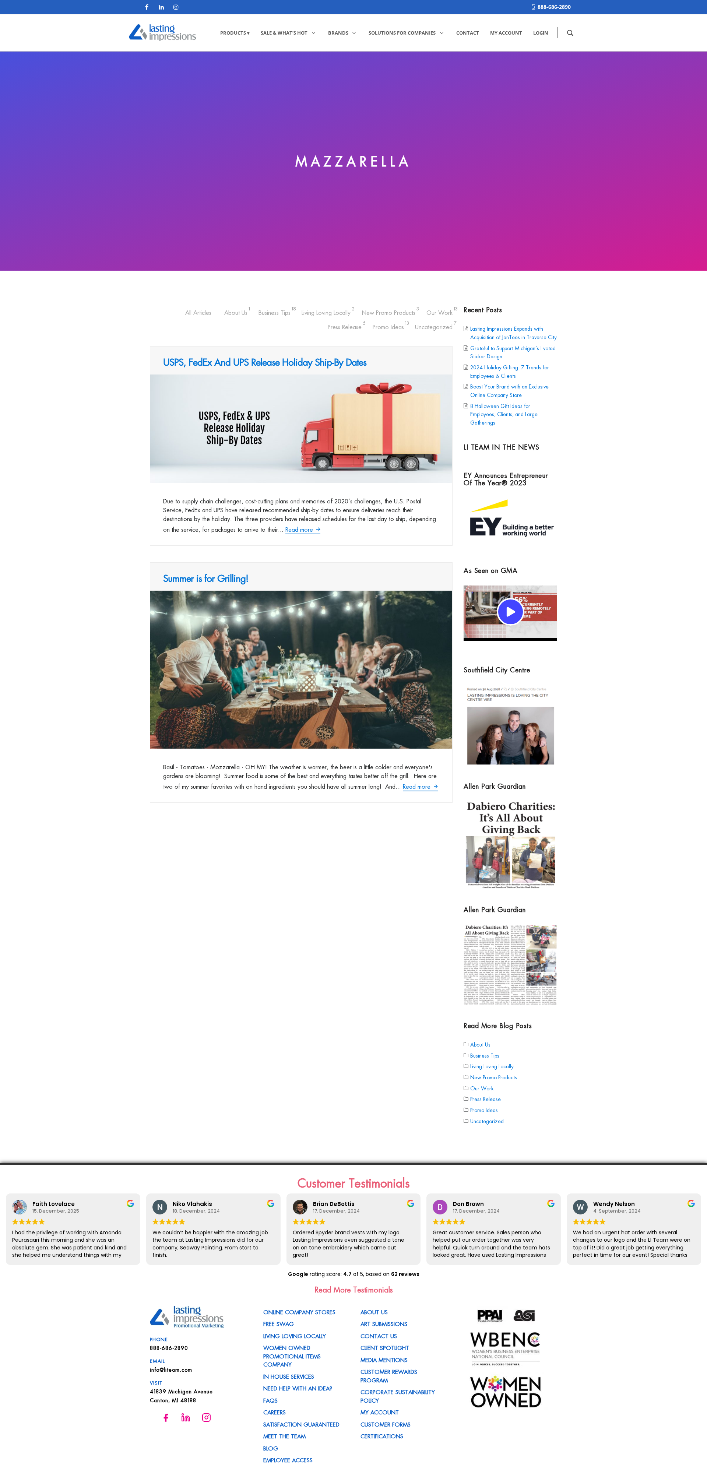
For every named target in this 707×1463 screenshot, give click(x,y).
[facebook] (147, 7)
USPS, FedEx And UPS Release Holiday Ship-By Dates (264, 362)
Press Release (345, 325)
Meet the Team (284, 1436)
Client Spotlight (384, 1347)
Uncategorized (434, 325)
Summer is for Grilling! (206, 578)
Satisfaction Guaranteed (301, 1424)
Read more (300, 529)
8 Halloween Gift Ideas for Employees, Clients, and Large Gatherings (504, 414)
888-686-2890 (554, 6)
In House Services (288, 1376)
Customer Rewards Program (388, 1375)
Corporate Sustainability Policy (397, 1396)
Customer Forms (385, 1424)
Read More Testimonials (353, 1289)
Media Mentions (384, 1359)
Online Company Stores (299, 1312)
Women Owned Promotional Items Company (292, 1355)
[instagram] (176, 7)
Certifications (381, 1436)
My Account (379, 1412)
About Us (235, 311)
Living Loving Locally (326, 311)
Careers (274, 1412)
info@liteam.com (171, 1369)
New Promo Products (388, 311)
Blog (270, 1448)
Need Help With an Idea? (297, 1388)
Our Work (439, 311)
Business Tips (274, 311)
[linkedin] (161, 7)
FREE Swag (278, 1323)
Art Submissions (383, 1323)
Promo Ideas (388, 325)
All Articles (198, 312)
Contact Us (378, 1336)
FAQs (270, 1400)
